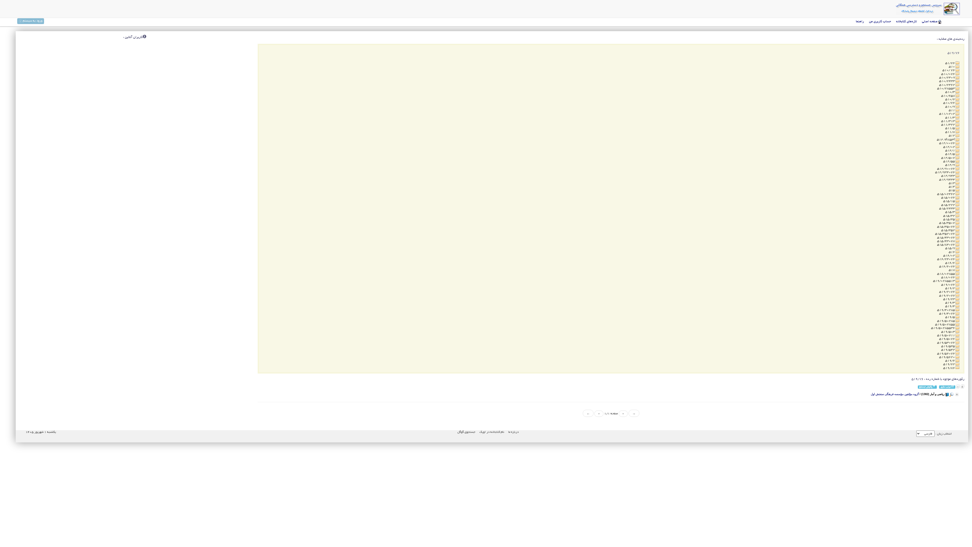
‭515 (952, 190)
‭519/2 (950, 288)
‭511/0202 (947, 113)
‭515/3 (950, 212)
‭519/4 (950, 306)
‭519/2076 (947, 292)
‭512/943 (948, 176)
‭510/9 (950, 106)
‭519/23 (949, 299)
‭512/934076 (945, 172)
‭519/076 (948, 284)
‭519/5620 (947, 357)
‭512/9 (950, 165)
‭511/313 (948, 121)
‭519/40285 (946, 310)
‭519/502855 (945, 324)
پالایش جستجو (926, 387)
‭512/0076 (947, 143)
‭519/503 (948, 332)
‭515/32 (949, 216)
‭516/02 (949, 255)
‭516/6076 (947, 266)
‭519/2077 (947, 295)
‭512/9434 (947, 179)
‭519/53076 (946, 342)
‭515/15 (949, 201)
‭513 (952, 183)
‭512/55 (949, 161)
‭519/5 (950, 317)
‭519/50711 (946, 335)
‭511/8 (950, 132)
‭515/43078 (946, 241)
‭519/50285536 (943, 328)
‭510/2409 (947, 77)
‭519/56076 (946, 353)
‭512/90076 (946, 168)
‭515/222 (948, 205)
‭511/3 (950, 117)
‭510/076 (948, 74)
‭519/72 (949, 364)
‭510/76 (949, 103)
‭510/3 (950, 92)
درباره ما (513, 432)
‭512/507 (948, 158)
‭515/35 (949, 219)
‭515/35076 (946, 226)
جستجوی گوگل (466, 432)
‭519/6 (950, 360)
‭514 (952, 186)
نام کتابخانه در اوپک (491, 432)
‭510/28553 (946, 88)
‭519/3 (950, 302)
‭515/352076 (945, 234)
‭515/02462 (946, 194)
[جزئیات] (957, 394)
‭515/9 (950, 248)
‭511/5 (950, 128)
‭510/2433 (947, 81)
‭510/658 (948, 95)
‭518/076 (948, 277)
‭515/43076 (946, 237)
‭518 (952, 270)
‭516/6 (950, 263)
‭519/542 (948, 349)
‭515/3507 (947, 223)
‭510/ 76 (949, 70)
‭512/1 (950, 150)
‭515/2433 (947, 208)
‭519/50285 (946, 321)
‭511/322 (948, 124)
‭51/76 (950, 63)
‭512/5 (950, 154)
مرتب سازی (946, 387)
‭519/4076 (947, 313)
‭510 (952, 66)
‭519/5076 (947, 339)
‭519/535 (948, 346)
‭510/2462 (947, 85)
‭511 (952, 110)
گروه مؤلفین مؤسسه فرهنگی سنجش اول (895, 394)
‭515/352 (948, 230)
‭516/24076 (946, 259)
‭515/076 (948, 197)
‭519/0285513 (944, 281)
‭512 (952, 135)
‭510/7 (950, 99)
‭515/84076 (946, 244)
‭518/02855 (946, 274)
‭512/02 (949, 147)
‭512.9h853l (946, 139)
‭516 (952, 252)
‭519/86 (949, 368)
